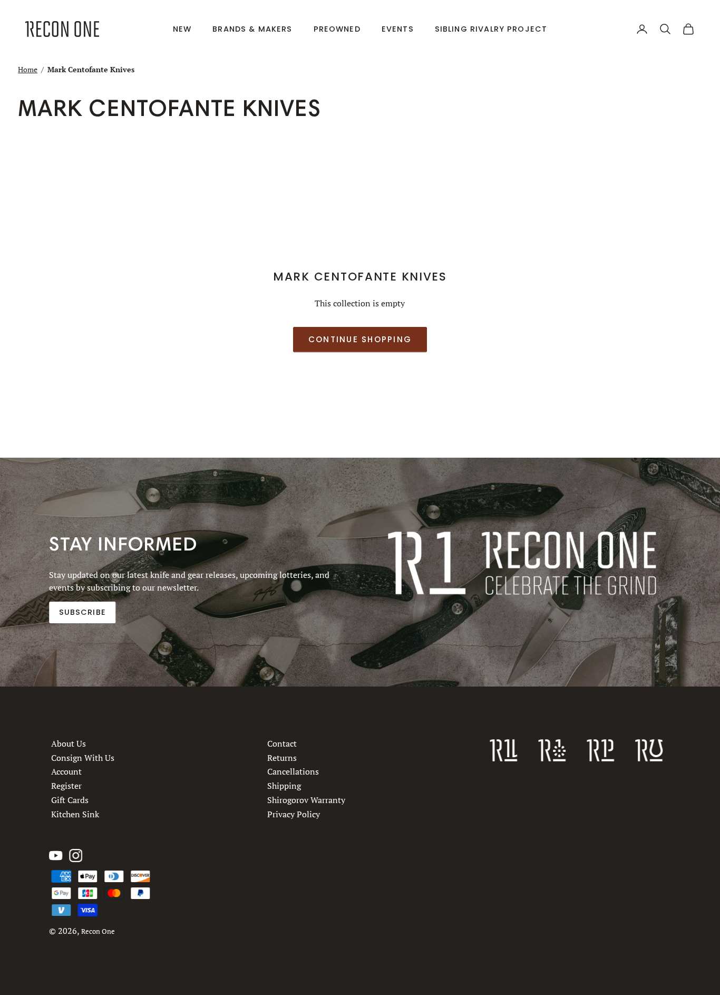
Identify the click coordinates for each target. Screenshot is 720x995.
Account (66, 771)
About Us (68, 743)
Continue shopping (360, 339)
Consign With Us (82, 758)
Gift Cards (70, 800)
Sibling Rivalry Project (491, 29)
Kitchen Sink (75, 814)
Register (66, 785)
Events (398, 29)
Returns (282, 758)
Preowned (337, 29)
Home (27, 69)
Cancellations (293, 771)
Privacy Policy (293, 814)
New (182, 29)
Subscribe (82, 612)
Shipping (284, 785)
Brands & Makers (252, 29)
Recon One (98, 931)
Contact (282, 743)
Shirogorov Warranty (306, 800)
